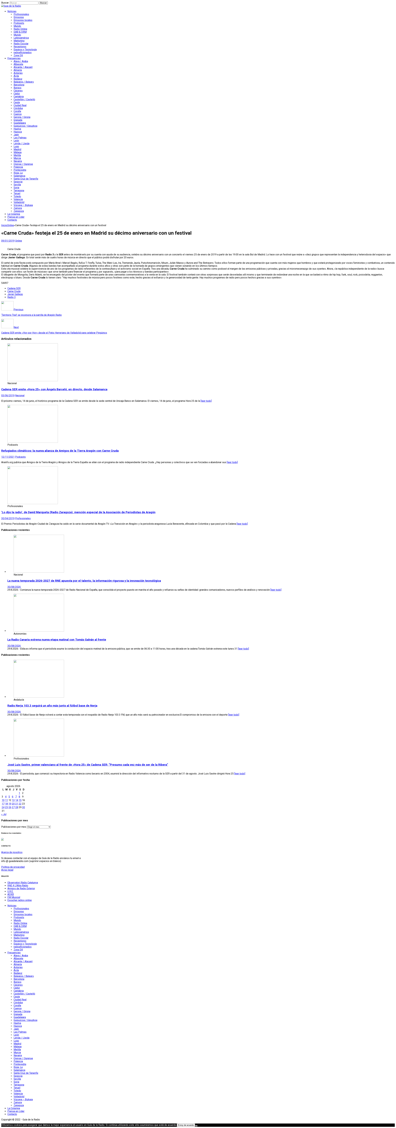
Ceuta (17, 102)
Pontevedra (20, 169)
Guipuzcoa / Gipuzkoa (25, 125)
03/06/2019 (8, 395)
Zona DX (18, 55)
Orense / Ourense (23, 164)
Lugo (16, 146)
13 (13, 800)
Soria (16, 187)
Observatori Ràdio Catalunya (22, 882)
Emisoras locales (23, 20)
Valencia (18, 199)
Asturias (18, 73)
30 (23, 807)
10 (3, 800)
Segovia (18, 181)
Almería (18, 70)
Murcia (17, 158)
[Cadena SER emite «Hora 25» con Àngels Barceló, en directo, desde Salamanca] (32, 380)
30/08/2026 (14, 586)
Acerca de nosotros (11, 852)
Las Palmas (20, 137)
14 (16, 800)
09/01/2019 (8, 240)
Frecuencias (14, 58)
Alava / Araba (21, 61)
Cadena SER (14, 288)
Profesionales (21, 14)
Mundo (17, 26)
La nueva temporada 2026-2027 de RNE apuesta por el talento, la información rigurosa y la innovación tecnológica (84, 580)
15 (20, 800)
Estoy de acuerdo (186, 1125)
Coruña (17, 111)
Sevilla (17, 184)
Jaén (16, 134)
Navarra (18, 161)
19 (10, 803)
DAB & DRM (20, 31)
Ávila (16, 76)
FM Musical (13, 897)
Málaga (18, 152)
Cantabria (19, 96)
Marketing (19, 40)
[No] (196, 1125)
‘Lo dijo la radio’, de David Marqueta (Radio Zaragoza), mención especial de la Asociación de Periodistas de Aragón (78, 512)
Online (18, 240)
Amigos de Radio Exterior (21, 888)
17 (3, 803)
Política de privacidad (13, 867)
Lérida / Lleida (21, 143)
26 (10, 807)
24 (3, 807)
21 (16, 803)
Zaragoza (19, 211)
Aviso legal (7, 869)
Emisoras (19, 17)
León (16, 140)
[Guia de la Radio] (11, 5)
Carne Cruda (13, 291)
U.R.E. (10, 891)
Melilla (17, 155)
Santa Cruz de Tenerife (26, 178)
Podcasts (19, 23)
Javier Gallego (15, 294)
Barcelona (19, 84)
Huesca (18, 131)
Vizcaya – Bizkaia (23, 205)
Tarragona (19, 190)
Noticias (11, 11)
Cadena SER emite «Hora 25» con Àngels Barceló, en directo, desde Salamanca (54, 389)
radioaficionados (23, 52)
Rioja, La (18, 172)
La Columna (13, 214)
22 (20, 803)
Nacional (19, 395)
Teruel (17, 193)
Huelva (17, 128)
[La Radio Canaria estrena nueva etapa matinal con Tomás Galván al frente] (39, 630)
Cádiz (17, 93)
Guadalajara (20, 123)
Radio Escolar (21, 43)
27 (13, 807)
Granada (18, 120)
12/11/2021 (8, 456)
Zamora (18, 208)
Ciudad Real (20, 105)
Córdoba (18, 108)
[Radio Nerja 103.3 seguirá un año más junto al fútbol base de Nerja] (39, 696)
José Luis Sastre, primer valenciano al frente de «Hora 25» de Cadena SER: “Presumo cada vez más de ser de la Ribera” (87, 764)
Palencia (18, 167)
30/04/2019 (8, 518)
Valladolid (19, 202)
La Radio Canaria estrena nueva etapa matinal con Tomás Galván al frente (56, 639)
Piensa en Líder (15, 216)
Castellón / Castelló (24, 99)
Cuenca (18, 114)
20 (13, 803)
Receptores (20, 46)
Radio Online (20, 29)
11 (6, 800)
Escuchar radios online (19, 900)
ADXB (10, 894)
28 (16, 807)
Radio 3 (11, 297)
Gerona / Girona (22, 117)
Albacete (18, 64)
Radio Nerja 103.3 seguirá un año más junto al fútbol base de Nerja (52, 705)
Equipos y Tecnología (25, 49)
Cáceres (18, 90)
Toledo (17, 196)
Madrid (17, 149)
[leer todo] (206, 400)
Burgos (17, 87)
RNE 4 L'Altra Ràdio (17, 885)
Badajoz (18, 78)
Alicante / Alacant (23, 67)
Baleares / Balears (24, 81)
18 (6, 803)
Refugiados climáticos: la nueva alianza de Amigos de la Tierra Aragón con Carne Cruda (60, 450)
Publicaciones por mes (13, 826)
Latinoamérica (21, 37)
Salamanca (19, 175)
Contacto (12, 219)
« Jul (3, 814)
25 (6, 807)
